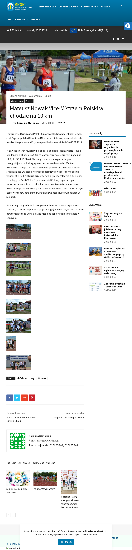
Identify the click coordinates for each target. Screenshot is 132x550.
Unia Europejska (87, 30)
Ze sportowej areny (44, 488)
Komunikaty (88, 6)
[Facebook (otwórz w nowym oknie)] (113, 39)
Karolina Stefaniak (28, 123)
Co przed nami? (68, 6)
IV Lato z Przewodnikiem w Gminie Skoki (21, 419)
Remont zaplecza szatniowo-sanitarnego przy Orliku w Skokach (114, 253)
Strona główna (18, 95)
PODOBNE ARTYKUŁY (18, 462)
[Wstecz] (8, 515)
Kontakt (36, 19)
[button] (128, 26)
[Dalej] (14, 515)
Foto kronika (16, 19)
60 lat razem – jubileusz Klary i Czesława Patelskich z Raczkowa (113, 232)
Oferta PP (110, 188)
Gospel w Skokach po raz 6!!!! (68, 417)
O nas (104, 6)
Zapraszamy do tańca (113, 215)
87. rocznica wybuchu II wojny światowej (114, 270)
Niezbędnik (61, 30)
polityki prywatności (93, 531)
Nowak (42, 378)
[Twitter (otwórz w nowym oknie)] (118, 39)
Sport (29, 101)
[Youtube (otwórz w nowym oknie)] (123, 39)
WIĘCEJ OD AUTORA (44, 462)
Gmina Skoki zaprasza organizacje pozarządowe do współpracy (113, 147)
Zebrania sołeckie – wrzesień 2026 (114, 285)
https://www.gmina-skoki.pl (44, 440)
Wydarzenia (46, 6)
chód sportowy (25, 378)
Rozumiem (66, 541)
